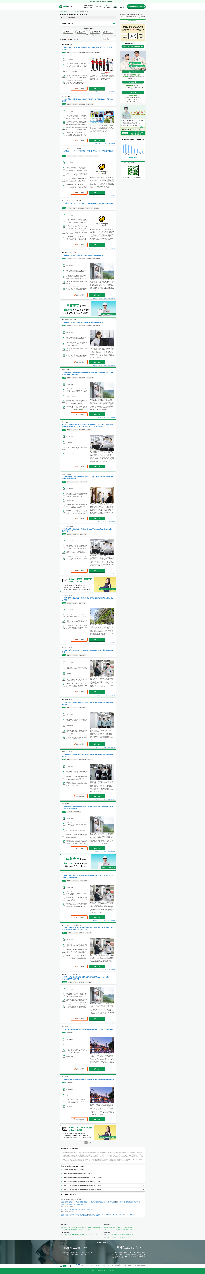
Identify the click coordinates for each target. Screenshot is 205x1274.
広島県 (108, 1202)
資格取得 (91, 1215)
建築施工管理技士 (96, 1227)
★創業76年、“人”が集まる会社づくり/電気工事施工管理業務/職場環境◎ (83, 255)
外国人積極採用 (96, 1215)
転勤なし (67, 1214)
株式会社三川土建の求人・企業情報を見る (106, 521)
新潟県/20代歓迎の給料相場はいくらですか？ (75, 1169)
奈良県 (89, 1202)
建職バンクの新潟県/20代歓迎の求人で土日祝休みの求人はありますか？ (82, 1181)
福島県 (85, 1201)
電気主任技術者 (130, 16)
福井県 (127, 1201)
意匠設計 (120, 1229)
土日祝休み (76, 1214)
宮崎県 (70, 1204)
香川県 (120, 1202)
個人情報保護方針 (101, 1270)
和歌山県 (93, 1202)
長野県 (135, 1201)
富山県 (120, 1201)
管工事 (69, 1234)
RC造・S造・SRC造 (86, 1234)
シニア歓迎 (122, 1214)
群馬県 (96, 1201)
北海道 (62, 1201)
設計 (119, 1227)
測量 (127, 1229)
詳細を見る (97, 88)
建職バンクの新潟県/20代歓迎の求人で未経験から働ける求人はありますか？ (83, 1185)
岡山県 (105, 1202)
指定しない (79, 1199)
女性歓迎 (127, 1214)
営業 (131, 1227)
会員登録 (98, 1265)
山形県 (81, 1201)
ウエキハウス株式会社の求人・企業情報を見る (105, 574)
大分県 (66, 1204)
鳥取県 (97, 1202)
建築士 (89, 1227)
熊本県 (62, 1204)
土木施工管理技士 (64, 1229)
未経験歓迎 (85, 1215)
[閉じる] (203, 2)
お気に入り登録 (80, 88)
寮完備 (62, 1214)
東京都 (107, 1201)
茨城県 (89, 1201)
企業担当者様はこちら (140, 1265)
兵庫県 (85, 1202)
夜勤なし (132, 1214)
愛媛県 (123, 1202)
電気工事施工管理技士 (82, 1227)
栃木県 (92, 1201)
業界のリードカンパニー (66, 1215)
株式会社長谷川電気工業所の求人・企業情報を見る (104, 298)
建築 (66, 1234)
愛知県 (66, 1202)
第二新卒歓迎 (83, 1214)
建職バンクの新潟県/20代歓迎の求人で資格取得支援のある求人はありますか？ (83, 1189)
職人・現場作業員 (125, 1227)
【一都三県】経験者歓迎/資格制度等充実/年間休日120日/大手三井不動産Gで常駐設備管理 (88, 1079)
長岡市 (73, 1209)
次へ (91, 1142)
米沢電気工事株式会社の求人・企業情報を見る (105, 851)
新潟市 (62, 1209)
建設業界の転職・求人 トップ (66, 11)
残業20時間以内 (115, 1214)
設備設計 (110, 1227)
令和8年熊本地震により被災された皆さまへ (101, 1)
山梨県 (131, 1201)
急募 (74, 1215)
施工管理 (137, 16)
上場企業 (103, 1214)
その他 (88, 1229)
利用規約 (92, 1270)
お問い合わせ (111, 1270)
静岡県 (62, 1202)
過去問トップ (131, 1265)
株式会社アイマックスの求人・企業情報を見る (105, 91)
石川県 (123, 1201)
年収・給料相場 (115, 1265)
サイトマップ (123, 1265)
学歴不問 (72, 1214)
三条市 (76, 1209)
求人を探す (92, 1265)
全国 (82, 1204)
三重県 (70, 1202)
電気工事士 (123, 16)
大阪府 (81, 1202)
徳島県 (116, 1202)
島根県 (101, 1202)
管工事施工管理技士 (73, 1229)
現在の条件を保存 (132, 20)
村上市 (84, 1209)
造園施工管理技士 (82, 1229)
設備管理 (143, 16)
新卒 (81, 1215)
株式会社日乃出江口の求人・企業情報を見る (105, 642)
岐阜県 (138, 1201)
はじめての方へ (84, 1265)
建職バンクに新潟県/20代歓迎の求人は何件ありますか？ (78, 1173)
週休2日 (93, 1214)
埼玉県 (100, 1201)
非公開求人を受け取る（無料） (136, 6)
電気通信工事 (78, 1234)
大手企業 (98, 1214)
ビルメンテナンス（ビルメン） (110, 1229)
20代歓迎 (77, 11)
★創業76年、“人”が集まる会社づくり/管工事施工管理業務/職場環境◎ (82, 322)
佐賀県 (135, 1202)
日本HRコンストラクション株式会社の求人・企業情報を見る (102, 969)
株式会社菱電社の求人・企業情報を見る (106, 417)
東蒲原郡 (89, 1209)
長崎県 (138, 1202)
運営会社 (143, 1267)
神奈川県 (112, 1201)
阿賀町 (92, 1209)
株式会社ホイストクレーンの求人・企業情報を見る (104, 920)
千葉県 (104, 1201)
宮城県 (74, 1201)
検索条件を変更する (67, 23)
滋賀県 (74, 1202)
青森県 (66, 1201)
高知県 (127, 1202)
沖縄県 (78, 1204)
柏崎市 (80, 1209)
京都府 (77, 1202)
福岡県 (131, 1202)
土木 (73, 1234)
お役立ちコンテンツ (106, 1265)
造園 (124, 1229)
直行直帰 (77, 1215)
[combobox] (109, 39)
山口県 (112, 1202)
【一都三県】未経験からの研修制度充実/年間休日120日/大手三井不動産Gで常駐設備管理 (87, 1029)
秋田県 (77, 1201)
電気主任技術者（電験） (66, 1227)
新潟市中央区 (68, 1209)
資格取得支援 (108, 1214)
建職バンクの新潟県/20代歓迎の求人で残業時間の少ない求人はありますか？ (83, 1177)
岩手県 (70, 1201)
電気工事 (62, 1234)
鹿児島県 (74, 1204)
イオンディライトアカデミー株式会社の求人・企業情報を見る (101, 195)
